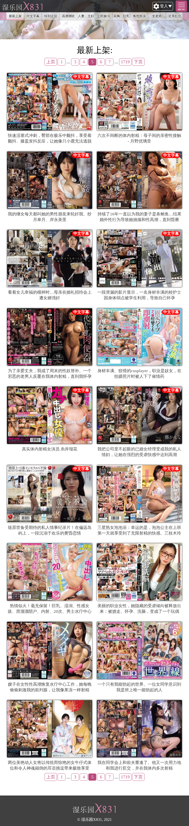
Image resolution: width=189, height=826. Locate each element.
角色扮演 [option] (139, 16)
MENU (181, 9)
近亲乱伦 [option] (174, 16)
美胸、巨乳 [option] (121, 16)
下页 (138, 61)
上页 (50, 61)
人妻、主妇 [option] (86, 16)
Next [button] (186, 16)
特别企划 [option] (50, 16)
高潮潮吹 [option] (68, 16)
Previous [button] (3, 16)
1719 (125, 61)
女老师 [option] (157, 16)
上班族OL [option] (104, 16)
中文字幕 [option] (33, 16)
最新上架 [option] (15, 16)
